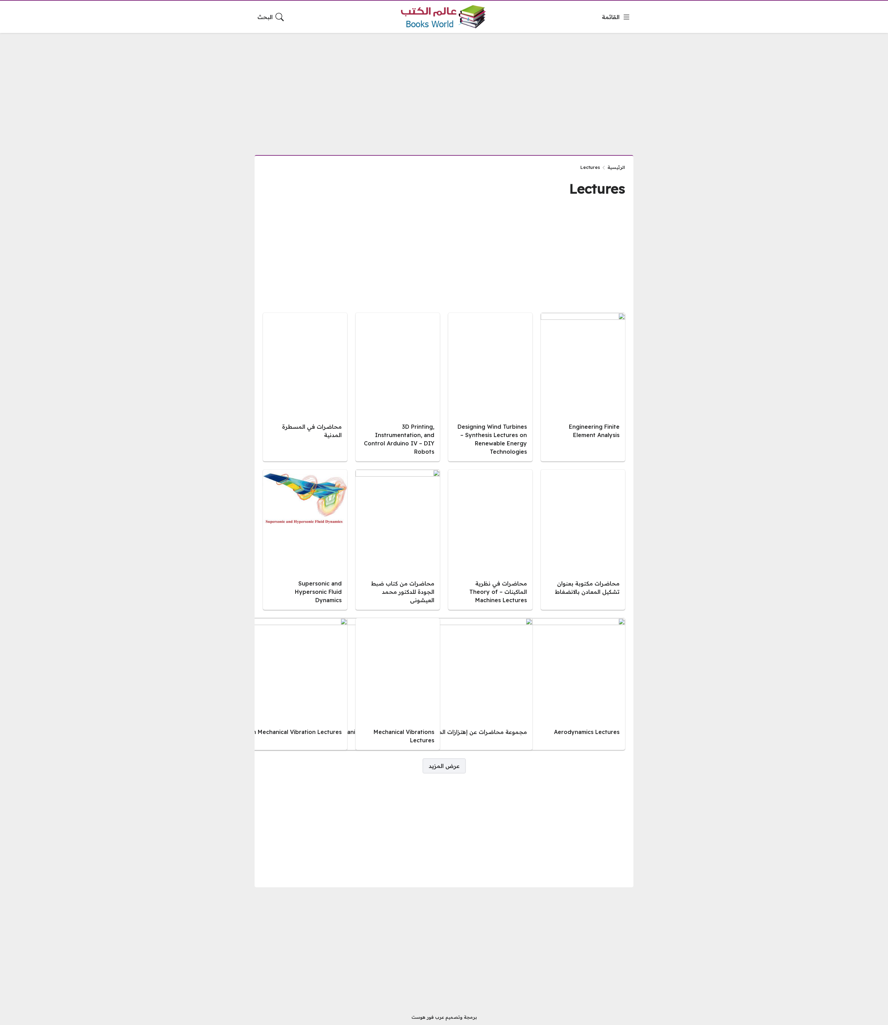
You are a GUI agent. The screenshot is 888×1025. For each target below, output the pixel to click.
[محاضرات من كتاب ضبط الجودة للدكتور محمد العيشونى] (398, 540)
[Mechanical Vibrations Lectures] (398, 684)
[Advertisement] (444, 89)
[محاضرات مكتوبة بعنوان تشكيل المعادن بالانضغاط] (583, 540)
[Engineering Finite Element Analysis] (583, 387)
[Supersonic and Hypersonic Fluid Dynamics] (305, 540)
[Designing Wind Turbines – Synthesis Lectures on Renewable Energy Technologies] (490, 387)
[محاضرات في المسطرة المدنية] (305, 387)
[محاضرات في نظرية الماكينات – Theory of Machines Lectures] (490, 540)
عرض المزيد (444, 765)
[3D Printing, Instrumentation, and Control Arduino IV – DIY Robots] (398, 387)
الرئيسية (616, 167)
